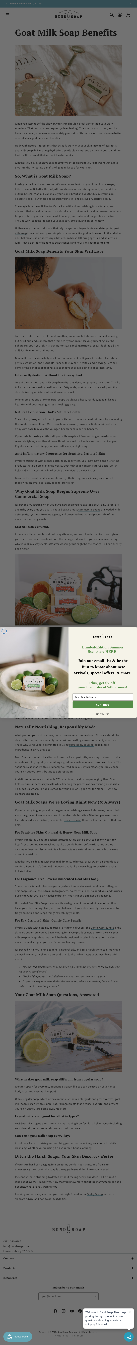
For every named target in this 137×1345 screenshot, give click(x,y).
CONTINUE (102, 705)
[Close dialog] (4, 631)
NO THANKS (102, 714)
